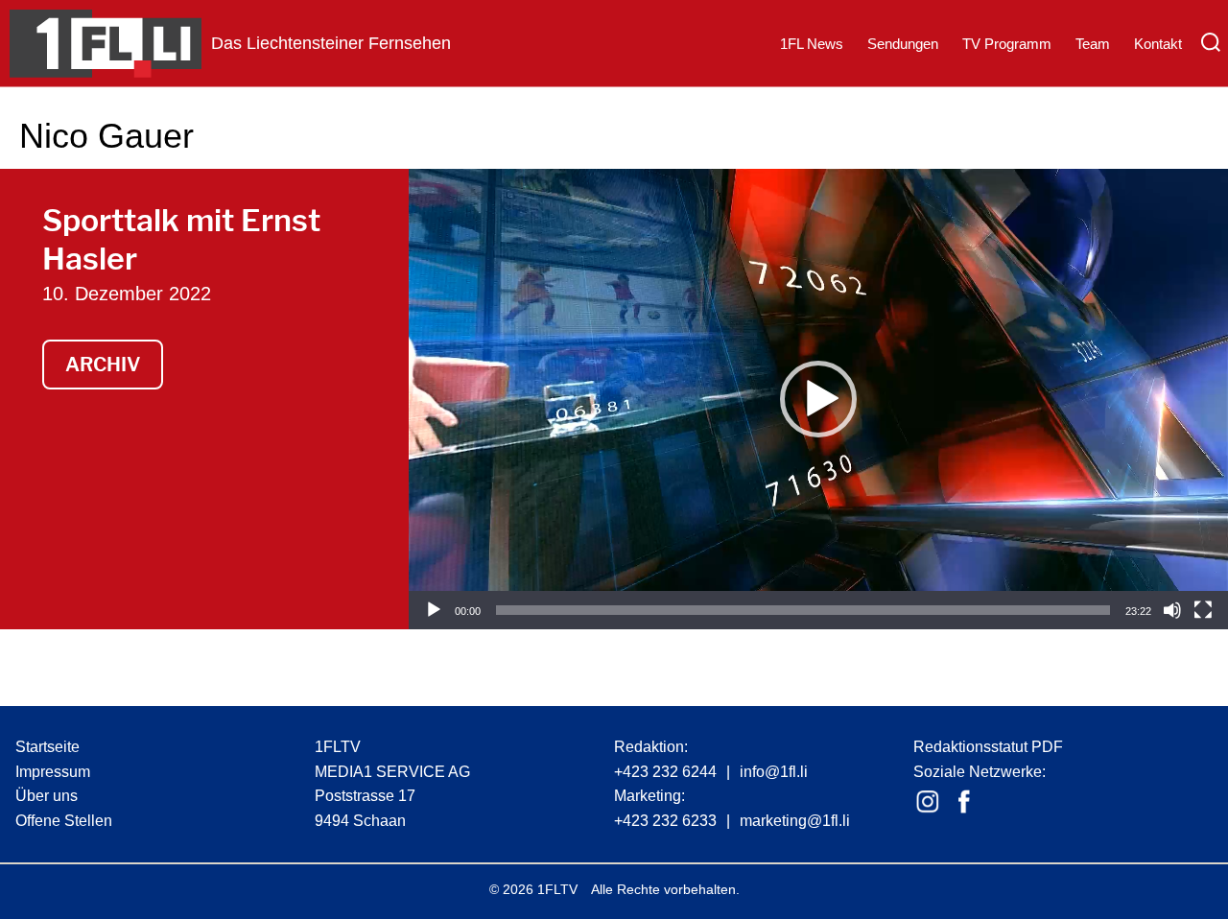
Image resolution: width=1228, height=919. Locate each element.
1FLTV (557, 889)
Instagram (927, 802)
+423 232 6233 (665, 821)
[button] (818, 399)
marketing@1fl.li (795, 821)
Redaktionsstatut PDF (988, 747)
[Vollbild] (1203, 610)
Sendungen (902, 43)
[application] (818, 399)
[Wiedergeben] (433, 610)
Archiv (102, 364)
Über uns (46, 796)
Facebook (964, 802)
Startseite (47, 747)
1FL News (811, 43)
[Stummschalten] (1172, 610)
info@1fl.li (774, 772)
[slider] (803, 610)
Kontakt (1158, 43)
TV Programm (1006, 43)
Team (1092, 43)
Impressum (52, 772)
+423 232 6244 (665, 772)
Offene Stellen (63, 821)
